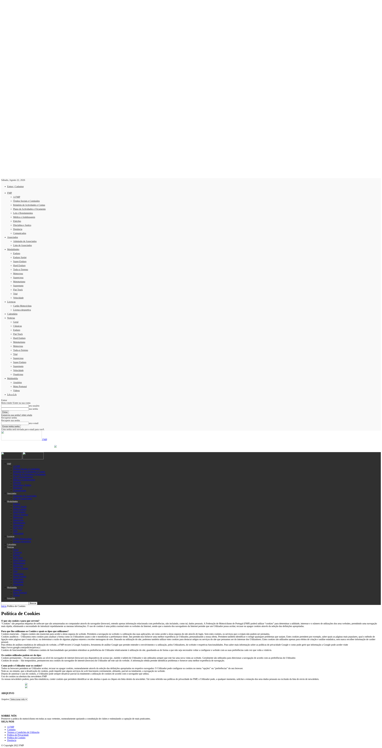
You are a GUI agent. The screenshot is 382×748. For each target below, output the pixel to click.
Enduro (16, 253)
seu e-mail (33, 423)
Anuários (17, 382)
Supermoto (18, 285)
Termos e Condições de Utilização (23, 732)
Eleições (17, 221)
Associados (12, 237)
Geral (15, 322)
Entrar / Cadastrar (15, 186)
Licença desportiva (22, 310)
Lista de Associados (22, 245)
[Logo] (12, 458)
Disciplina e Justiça (22, 225)
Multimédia (12, 378)
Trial (15, 293)
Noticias (11, 318)
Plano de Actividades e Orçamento (29, 209)
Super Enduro (19, 362)
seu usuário (34, 405)
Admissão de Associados (25, 241)
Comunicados (19, 233)
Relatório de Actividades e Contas (29, 205)
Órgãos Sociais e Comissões (26, 201)
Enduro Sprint (19, 257)
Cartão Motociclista (22, 306)
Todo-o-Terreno (20, 269)
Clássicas (17, 326)
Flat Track (18, 289)
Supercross (18, 277)
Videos (16, 390)
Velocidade (18, 297)
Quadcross (18, 374)
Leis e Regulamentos (23, 213)
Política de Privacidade (18, 735)
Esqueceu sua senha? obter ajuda (16, 415)
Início (4, 606)
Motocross (18, 273)
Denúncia (17, 229)
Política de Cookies (16, 737)
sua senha (33, 409)
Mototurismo (19, 281)
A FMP (16, 197)
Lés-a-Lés (12, 394)
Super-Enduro (19, 261)
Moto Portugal (20, 386)
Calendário (12, 314)
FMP (9, 193)
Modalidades (13, 249)
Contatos (11, 729)
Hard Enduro (19, 265)
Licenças (11, 302)
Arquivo (5, 699)
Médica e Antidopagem (24, 217)
